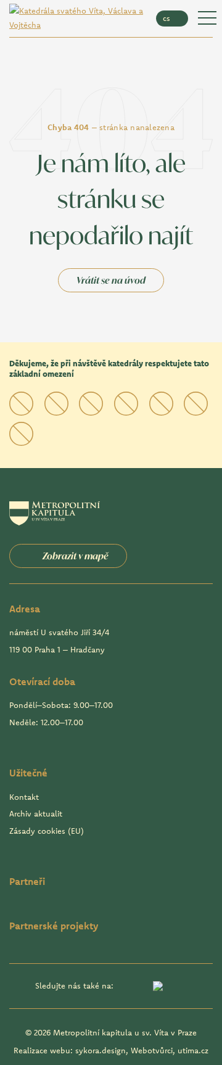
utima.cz (193, 1050)
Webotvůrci (152, 1050)
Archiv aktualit (35, 813)
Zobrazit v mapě (76, 556)
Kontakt (24, 797)
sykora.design (100, 1050)
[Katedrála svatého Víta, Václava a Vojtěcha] (76, 18)
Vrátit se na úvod (111, 280)
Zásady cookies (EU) (46, 831)
